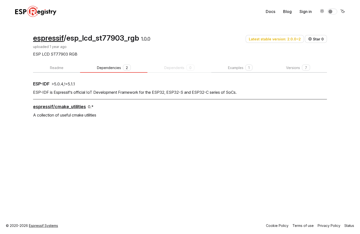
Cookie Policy (277, 225)
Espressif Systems (43, 225)
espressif (48, 38)
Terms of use (303, 225)
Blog (287, 11)
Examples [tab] (239, 68)
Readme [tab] (56, 68)
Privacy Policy (329, 225)
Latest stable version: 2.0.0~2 (275, 39)
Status (349, 225)
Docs (270, 11)
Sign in (306, 11)
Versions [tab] (296, 68)
